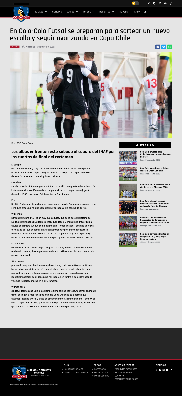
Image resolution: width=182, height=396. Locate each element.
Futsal (14, 47)
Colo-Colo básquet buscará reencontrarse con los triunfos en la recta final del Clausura (154, 204)
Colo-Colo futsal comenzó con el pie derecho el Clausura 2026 (155, 186)
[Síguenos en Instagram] (160, 3)
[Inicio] (21, 12)
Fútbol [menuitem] (87, 11)
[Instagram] (163, 370)
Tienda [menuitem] (136, 11)
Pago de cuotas (101, 376)
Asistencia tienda (123, 372)
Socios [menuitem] (70, 11)
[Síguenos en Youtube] (165, 3)
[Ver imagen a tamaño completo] (91, 95)
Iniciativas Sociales (73, 369)
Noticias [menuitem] (57, 11)
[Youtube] (167, 370)
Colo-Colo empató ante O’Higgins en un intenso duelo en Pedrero (155, 154)
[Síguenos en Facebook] (154, 3)
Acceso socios (101, 372)
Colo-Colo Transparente (76, 372)
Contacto (119, 376)
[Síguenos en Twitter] (148, 3)
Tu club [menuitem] (39, 11)
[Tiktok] (171, 3)
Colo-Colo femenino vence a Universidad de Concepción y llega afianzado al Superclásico (154, 220)
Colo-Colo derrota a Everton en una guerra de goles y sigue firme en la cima (154, 236)
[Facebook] (160, 370)
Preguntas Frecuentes (126, 369)
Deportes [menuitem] (104, 11)
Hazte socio (100, 369)
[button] (145, 12)
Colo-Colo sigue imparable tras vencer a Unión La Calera (154, 169)
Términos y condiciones (126, 379)
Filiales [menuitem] (123, 11)
